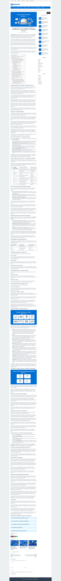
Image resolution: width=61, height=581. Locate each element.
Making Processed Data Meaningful (17, 72)
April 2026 (39, 79)
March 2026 (39, 81)
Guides (39, 60)
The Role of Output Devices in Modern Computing (18, 71)
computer (34, 34)
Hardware (17, 551)
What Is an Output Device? (15, 57)
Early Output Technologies (16, 76)
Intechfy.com (27, 579)
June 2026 (39, 76)
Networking (39, 64)
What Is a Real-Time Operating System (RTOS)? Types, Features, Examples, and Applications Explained (33, 547)
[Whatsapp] (17, 536)
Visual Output (15, 63)
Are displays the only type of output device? (18, 83)
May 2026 (39, 78)
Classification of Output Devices (16, 61)
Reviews (39, 67)
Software (39, 69)
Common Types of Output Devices (16, 70)
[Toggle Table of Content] (24, 55)
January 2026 (40, 83)
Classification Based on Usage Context (17, 68)
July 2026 (39, 75)
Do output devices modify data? (16, 82)
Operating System (40, 66)
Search (49, 12)
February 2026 (40, 82)
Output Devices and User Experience (17, 73)
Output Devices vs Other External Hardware (17, 74)
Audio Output (15, 64)
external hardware (16, 139)
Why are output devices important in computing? (18, 80)
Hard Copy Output (16, 67)
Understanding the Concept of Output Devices (18, 56)
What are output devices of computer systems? (18, 79)
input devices (18, 434)
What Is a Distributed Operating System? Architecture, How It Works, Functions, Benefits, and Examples (14, 548)
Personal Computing (16, 69)
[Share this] (11, 536)
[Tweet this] (12, 536)
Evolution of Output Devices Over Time (17, 75)
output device (13, 34)
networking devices (19, 438)
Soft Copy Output (15, 66)
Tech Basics (14, 551)
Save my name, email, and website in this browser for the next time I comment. (22, 571)
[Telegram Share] (15, 536)
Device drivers (14, 223)
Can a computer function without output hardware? (18, 81)
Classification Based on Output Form (17, 62)
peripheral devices (19, 440)
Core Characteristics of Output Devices (17, 58)
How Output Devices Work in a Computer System (18, 59)
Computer (39, 59)
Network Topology (40, 63)
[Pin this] (14, 536)
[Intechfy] (15, 4)
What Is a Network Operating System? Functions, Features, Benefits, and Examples (23, 547)
